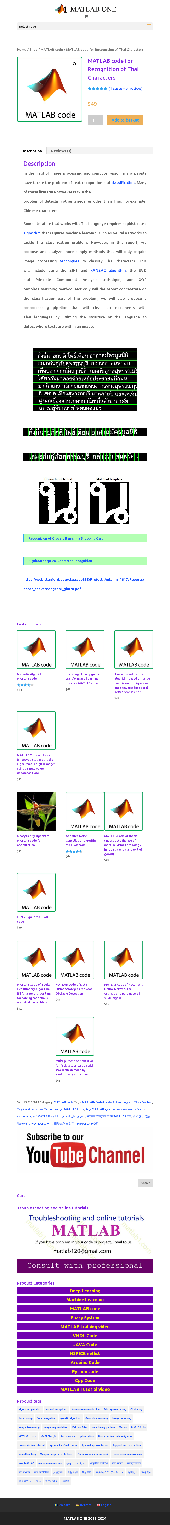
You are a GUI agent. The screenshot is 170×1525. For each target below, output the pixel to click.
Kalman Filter (80, 1427)
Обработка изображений (92, 1454)
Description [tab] (31, 151)
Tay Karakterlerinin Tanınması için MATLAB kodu (50, 1109)
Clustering (136, 1409)
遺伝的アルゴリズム (30, 1481)
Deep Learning (85, 1290)
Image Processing (29, 1427)
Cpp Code (85, 1380)
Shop (33, 49)
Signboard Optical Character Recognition (60, 561)
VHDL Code (85, 1335)
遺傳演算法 (51, 1481)
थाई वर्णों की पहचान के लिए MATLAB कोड (109, 1116)
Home (21, 49)
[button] (75, 64)
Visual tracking (27, 1454)
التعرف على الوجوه (76, 1463)
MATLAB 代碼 (48, 1436)
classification (123, 182)
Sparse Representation (94, 1445)
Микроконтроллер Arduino (56, 1454)
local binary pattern (103, 1427)
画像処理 (132, 1472)
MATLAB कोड (138, 1427)
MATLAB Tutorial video (85, 1389)
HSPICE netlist (85, 1353)
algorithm (32, 233)
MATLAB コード (28, 1436)
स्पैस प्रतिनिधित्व (41, 1472)
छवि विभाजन (24, 1472)
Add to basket (125, 120)
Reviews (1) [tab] (61, 151)
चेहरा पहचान (117, 1463)
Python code (85, 1371)
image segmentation (56, 1427)
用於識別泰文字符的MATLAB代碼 (76, 1123)
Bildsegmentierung (115, 1409)
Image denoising (121, 1418)
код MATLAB (26, 1463)
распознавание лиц (50, 1463)
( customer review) (126, 88)
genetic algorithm (70, 1418)
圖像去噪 (87, 1472)
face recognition (46, 1418)
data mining (26, 1418)
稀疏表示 (146, 1472)
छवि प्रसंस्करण (134, 1463)
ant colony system (56, 1409)
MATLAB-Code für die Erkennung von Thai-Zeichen (117, 1102)
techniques (69, 261)
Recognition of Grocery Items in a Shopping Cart (66, 538)
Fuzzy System (85, 1317)
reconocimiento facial (32, 1445)
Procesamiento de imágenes (115, 1436)
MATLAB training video (85, 1326)
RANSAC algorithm (108, 270)
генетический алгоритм (127, 1454)
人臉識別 (58, 1472)
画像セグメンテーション (109, 1472)
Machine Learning (85, 1299)
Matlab (123, 1427)
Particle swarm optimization (77, 1436)
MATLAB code (52, 49)
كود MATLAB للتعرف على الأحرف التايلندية (59, 1116)
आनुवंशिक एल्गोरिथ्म (99, 1463)
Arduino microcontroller (85, 1409)
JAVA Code (85, 1344)
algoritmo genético (30, 1409)
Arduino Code (85, 1362)
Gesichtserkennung (96, 1418)
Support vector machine (127, 1445)
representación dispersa (63, 1445)
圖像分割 (73, 1472)
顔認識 (65, 1481)
